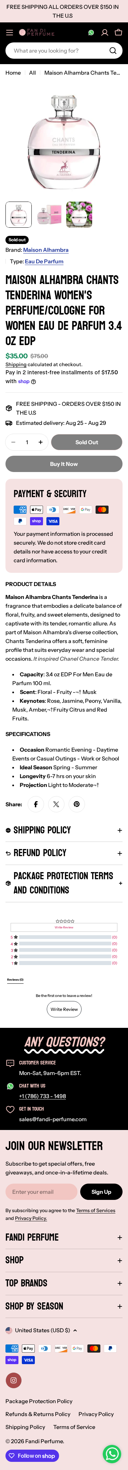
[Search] (113, 50)
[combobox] (64, 50)
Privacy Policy (96, 1414)
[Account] (105, 33)
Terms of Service (74, 1427)
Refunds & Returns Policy (37, 1414)
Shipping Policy (25, 1427)
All (32, 72)
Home (13, 72)
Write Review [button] (64, 927)
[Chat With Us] (91, 33)
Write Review (64, 1009)
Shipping (16, 364)
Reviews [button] (15, 979)
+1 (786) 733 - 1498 (42, 1096)
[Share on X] (56, 804)
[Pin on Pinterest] (77, 804)
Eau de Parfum (44, 261)
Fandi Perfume (44, 1441)
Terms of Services (95, 1210)
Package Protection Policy (38, 1401)
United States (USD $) (42, 1330)
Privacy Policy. (31, 1218)
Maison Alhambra (46, 249)
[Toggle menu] (9, 33)
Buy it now (64, 463)
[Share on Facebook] (36, 804)
